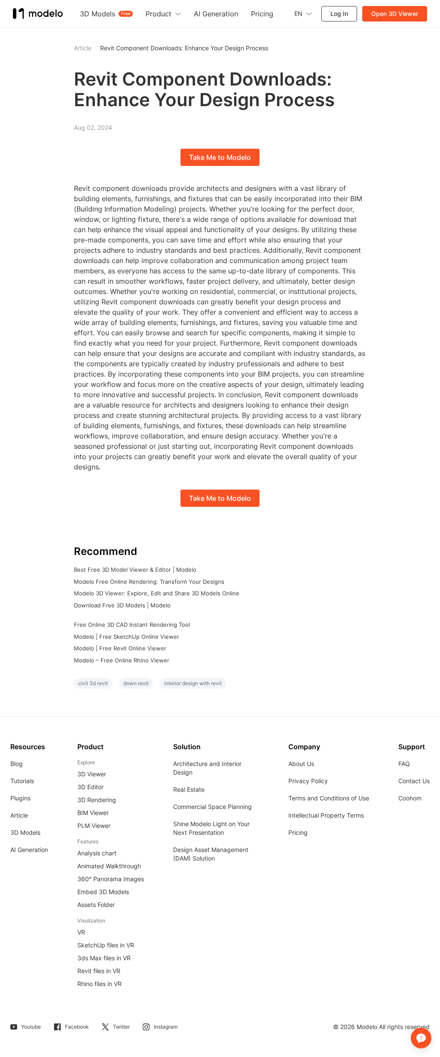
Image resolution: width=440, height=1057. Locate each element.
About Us (301, 763)
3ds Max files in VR (104, 958)
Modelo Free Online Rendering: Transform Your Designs (149, 581)
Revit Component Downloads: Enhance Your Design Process (184, 48)
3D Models (25, 832)
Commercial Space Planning (212, 806)
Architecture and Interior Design (207, 768)
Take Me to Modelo (220, 157)
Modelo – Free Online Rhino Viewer (121, 660)
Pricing (298, 832)
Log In (339, 13)
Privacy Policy (308, 780)
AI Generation (29, 849)
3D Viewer (91, 774)
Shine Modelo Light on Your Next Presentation (211, 828)
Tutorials (22, 780)
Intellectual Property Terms (326, 815)
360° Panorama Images (110, 878)
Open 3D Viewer (394, 13)
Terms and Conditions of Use (328, 798)
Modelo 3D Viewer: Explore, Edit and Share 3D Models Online (156, 593)
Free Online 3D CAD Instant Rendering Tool (132, 624)
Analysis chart (96, 853)
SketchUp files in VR (105, 945)
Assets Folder (96, 904)
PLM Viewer (93, 825)
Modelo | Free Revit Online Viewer (120, 648)
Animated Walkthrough (109, 866)
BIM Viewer (93, 812)
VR (81, 932)
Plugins (20, 798)
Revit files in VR (98, 970)
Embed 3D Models (103, 891)
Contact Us (414, 780)
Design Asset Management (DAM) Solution (210, 854)
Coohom (410, 798)
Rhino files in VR (99, 983)
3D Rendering (96, 799)
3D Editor (90, 786)
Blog (16, 763)
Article (19, 815)
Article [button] (83, 48)
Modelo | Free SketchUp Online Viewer (126, 636)
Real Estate (189, 789)
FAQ (404, 763)
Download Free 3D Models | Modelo (122, 605)
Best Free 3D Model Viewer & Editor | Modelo (135, 569)
